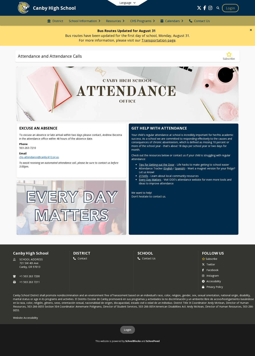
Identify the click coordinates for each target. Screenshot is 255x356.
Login (127, 329)
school (145, 253)
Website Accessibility (25, 318)
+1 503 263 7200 (29, 276)
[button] (251, 29)
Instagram (212, 275)
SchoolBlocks (133, 341)
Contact (82, 258)
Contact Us (149, 258)
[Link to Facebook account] (205, 8)
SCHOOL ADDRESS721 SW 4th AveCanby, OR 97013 (31, 263)
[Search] (217, 8)
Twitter (210, 264)
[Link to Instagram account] (210, 8)
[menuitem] (55, 20)
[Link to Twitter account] (199, 8)
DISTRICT (81, 253)
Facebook (212, 270)
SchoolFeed (153, 341)
